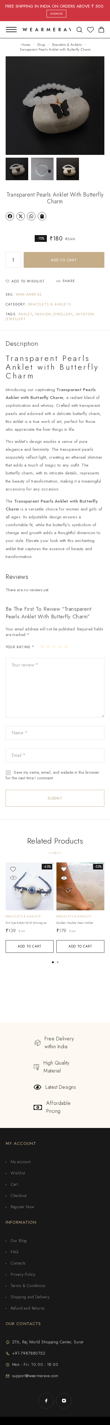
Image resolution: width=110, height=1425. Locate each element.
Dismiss (56, 13)
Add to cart (64, 260)
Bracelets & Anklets (67, 44)
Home (25, 44)
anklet (25, 314)
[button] (53, 962)
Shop (41, 44)
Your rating (20, 647)
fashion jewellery (53, 314)
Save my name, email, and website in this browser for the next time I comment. (52, 775)
